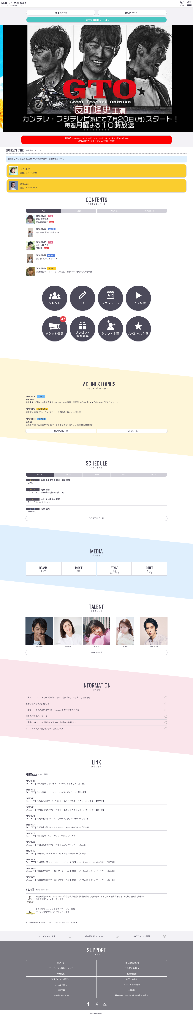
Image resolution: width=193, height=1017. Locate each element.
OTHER (149, 569)
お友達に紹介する (61, 995)
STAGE (114, 569)
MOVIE (78, 568)
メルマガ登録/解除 (132, 984)
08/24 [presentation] (39, 474)
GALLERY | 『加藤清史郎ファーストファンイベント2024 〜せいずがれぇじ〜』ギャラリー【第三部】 (71, 860)
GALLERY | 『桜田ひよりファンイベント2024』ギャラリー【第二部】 (57, 843)
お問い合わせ (132, 979)
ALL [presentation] (43, 211)
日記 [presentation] (79, 211)
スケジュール (110, 298)
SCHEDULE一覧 (96, 518)
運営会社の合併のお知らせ (37, 704)
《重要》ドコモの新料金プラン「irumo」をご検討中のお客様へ (53, 710)
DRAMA (43, 568)
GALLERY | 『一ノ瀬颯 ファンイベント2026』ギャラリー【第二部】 (56, 782)
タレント (54, 298)
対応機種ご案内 (132, 963)
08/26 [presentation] (96, 474)
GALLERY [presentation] (149, 211)
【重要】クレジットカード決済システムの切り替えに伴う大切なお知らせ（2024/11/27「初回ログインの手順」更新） (96, 139)
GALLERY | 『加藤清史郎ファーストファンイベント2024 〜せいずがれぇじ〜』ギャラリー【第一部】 (71, 878)
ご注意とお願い (132, 968)
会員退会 (132, 990)
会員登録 (61, 990)
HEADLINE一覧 (61, 431)
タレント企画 (110, 328)
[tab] (43, 211)
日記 (82, 298)
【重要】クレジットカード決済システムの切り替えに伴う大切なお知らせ (58, 697)
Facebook (88, 1004)
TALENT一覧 (96, 652)
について (94, 936)
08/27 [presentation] (124, 474)
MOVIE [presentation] (114, 211)
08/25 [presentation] (68, 474)
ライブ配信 (138, 298)
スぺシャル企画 (138, 328)
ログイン (61, 963)
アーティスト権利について (61, 968)
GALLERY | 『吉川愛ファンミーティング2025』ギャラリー (52, 834)
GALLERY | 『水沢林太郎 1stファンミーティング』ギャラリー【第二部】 (58, 817)
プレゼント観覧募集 (82, 328)
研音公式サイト (105, 1004)
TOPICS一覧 (132, 431)
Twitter (181, 4)
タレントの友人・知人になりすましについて (45, 729)
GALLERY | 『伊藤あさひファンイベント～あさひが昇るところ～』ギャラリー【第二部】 (65, 799)
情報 (47, 936)
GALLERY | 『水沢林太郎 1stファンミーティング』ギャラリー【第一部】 (58, 826)
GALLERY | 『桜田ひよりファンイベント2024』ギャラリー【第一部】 (57, 852)
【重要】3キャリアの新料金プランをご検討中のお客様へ (51, 722)
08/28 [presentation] (153, 474)
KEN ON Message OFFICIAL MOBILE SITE (14, 4)
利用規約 (61, 974)
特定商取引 (132, 974)
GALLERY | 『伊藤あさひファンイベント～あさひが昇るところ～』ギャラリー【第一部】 (65, 808)
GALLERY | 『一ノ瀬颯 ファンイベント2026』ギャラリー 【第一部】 (56, 790)
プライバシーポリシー (61, 979)
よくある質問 (61, 984)
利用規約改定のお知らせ (36, 716)
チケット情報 (66, 331)
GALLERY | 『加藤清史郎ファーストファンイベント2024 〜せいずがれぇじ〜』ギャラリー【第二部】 (71, 869)
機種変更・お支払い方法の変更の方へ (132, 995)
